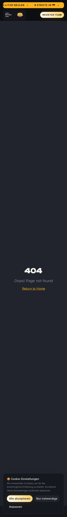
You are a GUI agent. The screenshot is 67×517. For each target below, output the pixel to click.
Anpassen (15, 506)
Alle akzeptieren (19, 498)
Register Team (52, 15)
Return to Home (33, 288)
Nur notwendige (46, 498)
